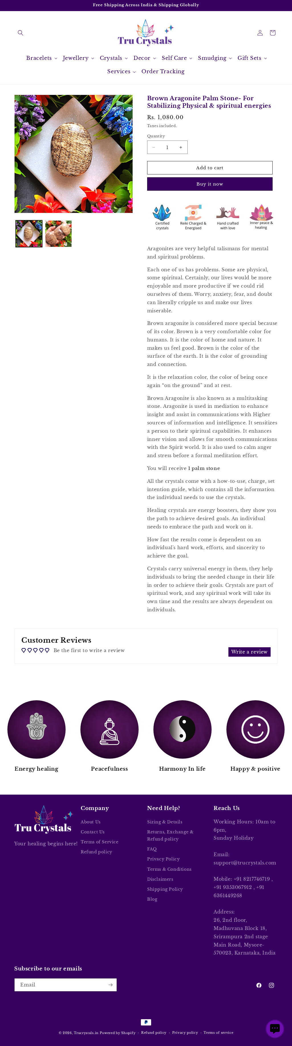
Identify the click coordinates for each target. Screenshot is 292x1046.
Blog (152, 899)
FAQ (152, 849)
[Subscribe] (110, 985)
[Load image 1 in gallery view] (29, 233)
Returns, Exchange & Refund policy (170, 835)
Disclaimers (160, 879)
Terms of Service (100, 841)
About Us (91, 822)
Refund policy (96, 851)
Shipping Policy (165, 889)
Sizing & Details (164, 822)
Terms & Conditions (169, 869)
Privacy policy (185, 1033)
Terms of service (218, 1033)
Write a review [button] (249, 652)
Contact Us (93, 832)
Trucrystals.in (86, 1033)
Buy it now (209, 184)
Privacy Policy (163, 859)
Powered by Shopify (118, 1033)
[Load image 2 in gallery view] (58, 233)
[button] (20, 33)
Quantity (156, 136)
